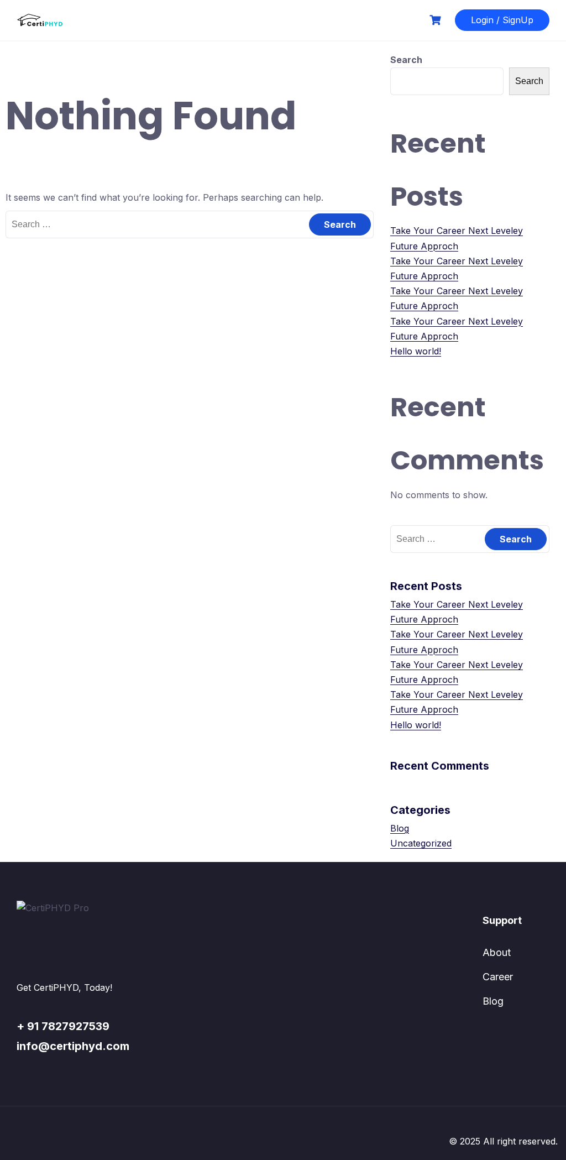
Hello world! (415, 351)
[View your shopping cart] (436, 20)
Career (498, 977)
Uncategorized (421, 843)
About (497, 952)
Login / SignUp (502, 19)
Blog (399, 828)
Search (406, 59)
